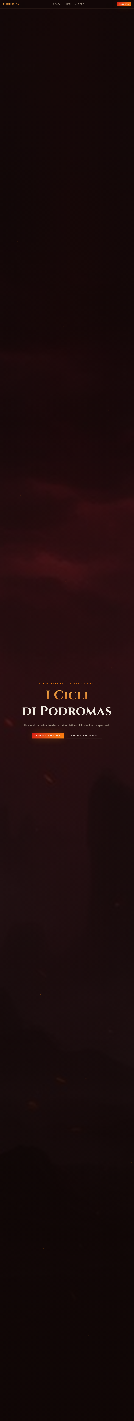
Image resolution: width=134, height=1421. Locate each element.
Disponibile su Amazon (84, 735)
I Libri (68, 4)
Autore (79, 4)
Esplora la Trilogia (48, 735)
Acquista (124, 4)
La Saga (56, 4)
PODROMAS (11, 4)
